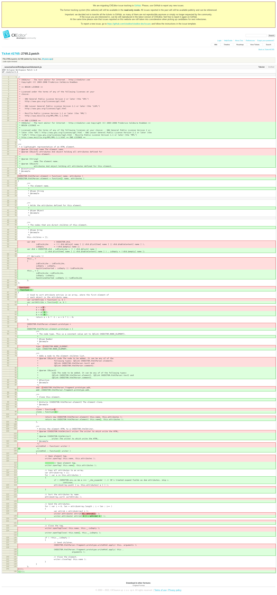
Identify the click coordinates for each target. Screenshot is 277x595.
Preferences (250, 40)
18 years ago (47, 59)
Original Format (139, 585)
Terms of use (160, 590)
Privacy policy (174, 590)
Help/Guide (228, 40)
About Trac (239, 40)
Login (219, 40)
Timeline (227, 44)
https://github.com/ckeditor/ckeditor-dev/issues (129, 24)
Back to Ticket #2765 (266, 49)
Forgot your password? (265, 40)
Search (268, 44)
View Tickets (254, 44)
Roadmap (240, 44)
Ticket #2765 (11, 53)
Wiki (215, 44)
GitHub (137, 5)
